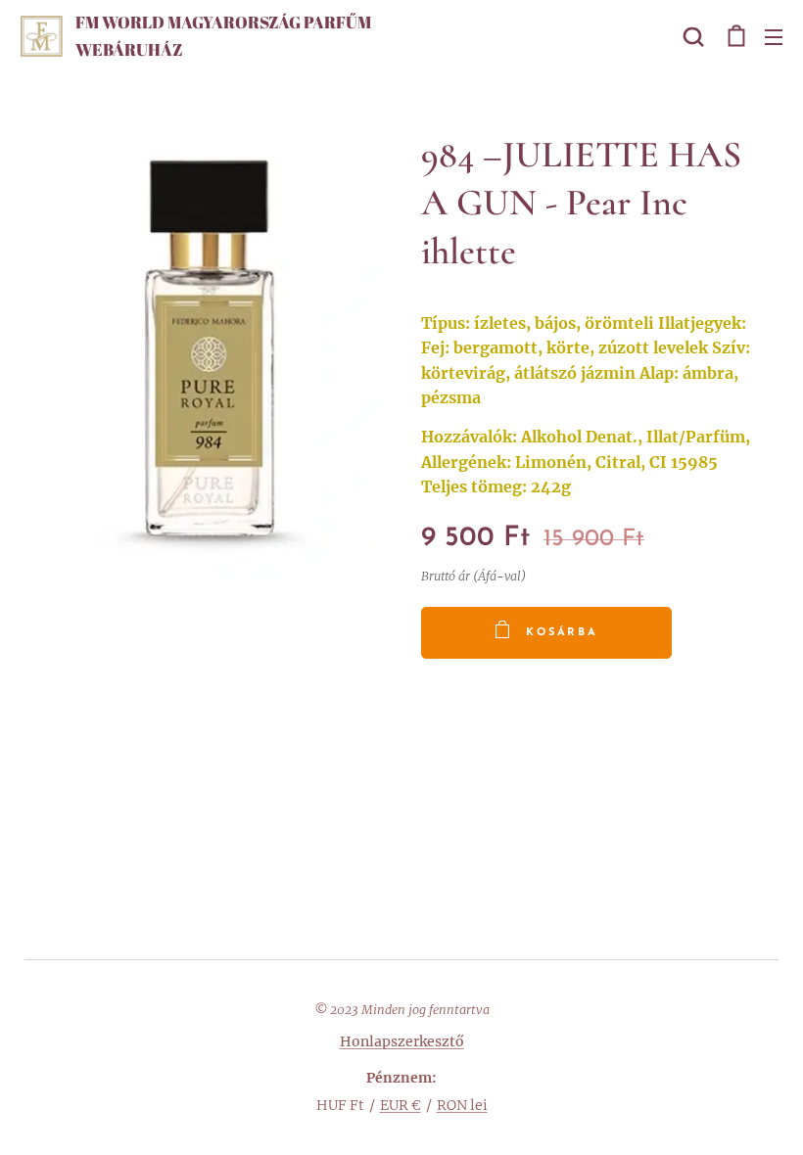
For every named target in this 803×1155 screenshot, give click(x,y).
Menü (773, 36)
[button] (693, 36)
